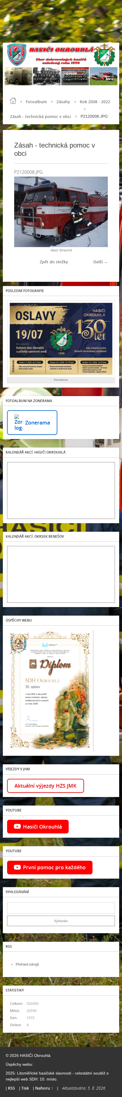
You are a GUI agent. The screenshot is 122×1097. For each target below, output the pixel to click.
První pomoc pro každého (54, 867)
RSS (11, 1088)
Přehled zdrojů (27, 964)
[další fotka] (98, 212)
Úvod (13, 100)
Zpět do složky (54, 261)
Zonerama (37, 422)
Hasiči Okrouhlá (42, 826)
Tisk (25, 1088)
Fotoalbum (36, 101)
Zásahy (63, 101)
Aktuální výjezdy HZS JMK (45, 785)
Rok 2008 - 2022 (95, 101)
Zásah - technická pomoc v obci (40, 116)
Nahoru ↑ (44, 1088)
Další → (100, 261)
